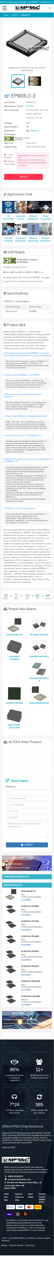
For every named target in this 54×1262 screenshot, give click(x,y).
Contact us (19, 1197)
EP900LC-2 (35, 131)
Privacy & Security (16, 1245)
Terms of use (30, 1245)
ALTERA (30, 106)
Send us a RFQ (8, 1147)
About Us (18, 1194)
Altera (30, 1194)
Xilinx (17, 1200)
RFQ (24, 177)
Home (6, 1194)
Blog (6, 1200)
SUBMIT (28, 845)
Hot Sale (42, 1194)
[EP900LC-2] (14, 751)
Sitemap (4, 1245)
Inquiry (30, 1197)
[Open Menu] (4, 8)
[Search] (50, 8)
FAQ (5, 1197)
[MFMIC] (16, 1159)
